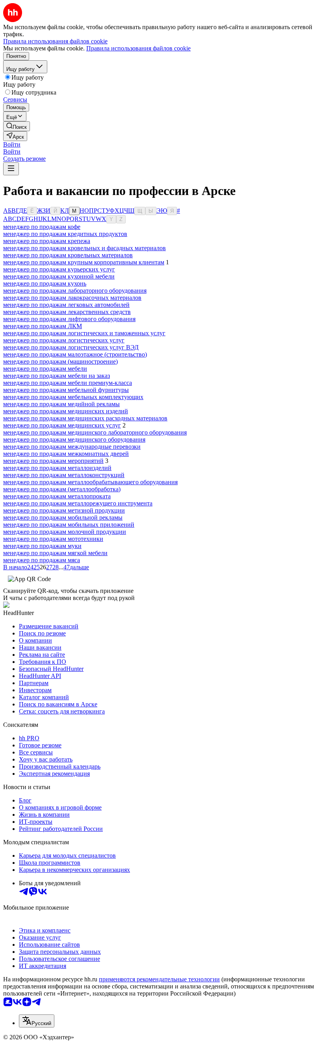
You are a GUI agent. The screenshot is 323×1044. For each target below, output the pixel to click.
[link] (16, 126)
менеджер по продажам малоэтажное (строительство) (75, 354)
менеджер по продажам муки (42, 545)
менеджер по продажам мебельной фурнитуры (66, 389)
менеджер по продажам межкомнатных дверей (66, 453)
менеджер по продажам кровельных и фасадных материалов (84, 248)
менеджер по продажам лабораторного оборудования (75, 290)
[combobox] (36, 1020)
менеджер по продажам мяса (41, 560)
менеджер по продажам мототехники (53, 538)
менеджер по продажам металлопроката (57, 496)
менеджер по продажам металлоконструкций (63, 475)
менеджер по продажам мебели (45, 368)
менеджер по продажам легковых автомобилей (66, 304)
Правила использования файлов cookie (138, 48)
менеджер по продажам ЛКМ (42, 326)
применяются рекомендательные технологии (159, 979)
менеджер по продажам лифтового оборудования (69, 319)
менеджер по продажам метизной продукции (64, 510)
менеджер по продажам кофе (41, 226)
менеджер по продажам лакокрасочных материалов (72, 297)
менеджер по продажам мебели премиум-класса (67, 382)
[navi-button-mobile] (11, 168)
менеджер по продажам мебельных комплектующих (73, 397)
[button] (11, 144)
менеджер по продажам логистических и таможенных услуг (84, 333)
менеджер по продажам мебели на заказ (56, 375)
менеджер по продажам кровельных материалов (68, 255)
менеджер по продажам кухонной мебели (59, 276)
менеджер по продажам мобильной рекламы (63, 517)
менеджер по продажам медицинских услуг (62, 425)
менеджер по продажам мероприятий (53, 460)
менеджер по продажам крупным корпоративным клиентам (83, 262)
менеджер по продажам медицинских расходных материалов (85, 418)
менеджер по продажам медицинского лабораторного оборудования (95, 432)
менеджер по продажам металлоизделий (57, 467)
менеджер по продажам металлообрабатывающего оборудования (90, 482)
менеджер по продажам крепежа (46, 241)
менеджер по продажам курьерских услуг (59, 269)
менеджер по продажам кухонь (44, 283)
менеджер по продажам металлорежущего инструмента (77, 503)
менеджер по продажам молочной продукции (64, 531)
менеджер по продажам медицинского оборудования (74, 439)
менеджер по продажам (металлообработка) (62, 489)
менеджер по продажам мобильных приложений (68, 524)
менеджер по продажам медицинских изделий (65, 411)
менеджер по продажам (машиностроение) (60, 361)
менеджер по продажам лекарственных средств (67, 311)
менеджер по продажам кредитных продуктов (65, 233)
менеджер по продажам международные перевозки (72, 446)
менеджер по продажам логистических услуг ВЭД (71, 347)
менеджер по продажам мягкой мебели (55, 553)
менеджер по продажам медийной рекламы (61, 404)
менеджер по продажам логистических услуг (63, 340)
